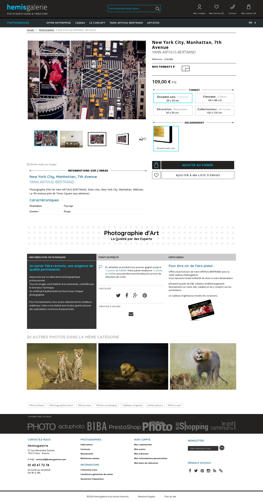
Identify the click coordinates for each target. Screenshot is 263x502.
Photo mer (84, 405)
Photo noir (174, 405)
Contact (233, 13)
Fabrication (87, 444)
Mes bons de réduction (146, 463)
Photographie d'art (61, 405)
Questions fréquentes (92, 478)
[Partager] (126, 295)
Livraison (85, 449)
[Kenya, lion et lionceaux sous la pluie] (205, 366)
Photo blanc (37, 405)
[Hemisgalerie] (35, 8)
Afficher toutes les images (43, 164)
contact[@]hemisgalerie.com (51, 459)
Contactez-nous (89, 469)
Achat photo (155, 405)
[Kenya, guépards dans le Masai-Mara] (62, 366)
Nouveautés (87, 453)
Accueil (30, 30)
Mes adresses (141, 453)
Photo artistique (106, 405)
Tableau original (132, 405)
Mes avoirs (139, 449)
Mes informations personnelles (150, 458)
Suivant (145, 138)
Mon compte (200, 13)
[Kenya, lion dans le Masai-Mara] (133, 366)
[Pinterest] (144, 295)
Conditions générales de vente (97, 474)
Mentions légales (147, 496)
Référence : (157, 59)
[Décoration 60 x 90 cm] (173, 111)
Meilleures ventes (90, 458)
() (249, 13)
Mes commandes (143, 444)
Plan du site (170, 496)
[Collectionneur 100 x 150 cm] (214, 111)
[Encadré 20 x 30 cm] (173, 98)
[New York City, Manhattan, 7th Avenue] (46, 138)
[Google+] (135, 295)
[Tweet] (118, 295)
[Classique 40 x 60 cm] (214, 98)
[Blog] (221, 470)
